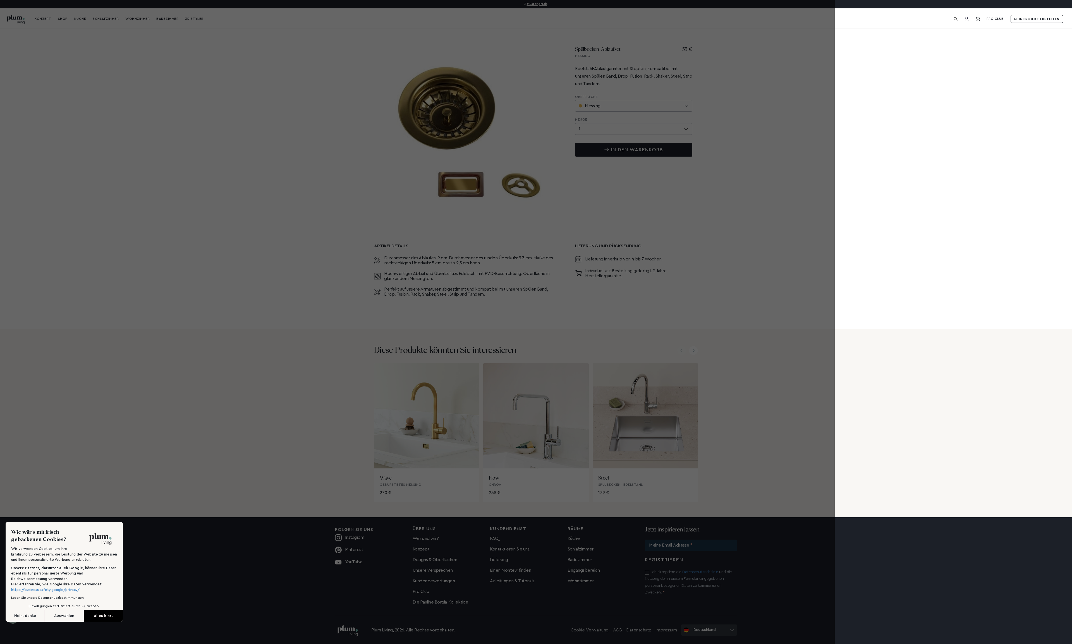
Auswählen (64, 616)
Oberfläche (586, 97)
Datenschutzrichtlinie (700, 572)
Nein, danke (25, 616)
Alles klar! (103, 616)
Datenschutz (638, 630)
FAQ (494, 538)
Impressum (666, 630)
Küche (574, 538)
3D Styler (194, 18)
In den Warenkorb (637, 149)
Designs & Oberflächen (435, 559)
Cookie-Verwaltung (590, 630)
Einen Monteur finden (510, 570)
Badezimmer (580, 559)
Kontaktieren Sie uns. (510, 549)
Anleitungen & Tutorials (512, 581)
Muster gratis (537, 4)
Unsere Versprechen (433, 570)
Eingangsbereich (584, 570)
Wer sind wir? (426, 538)
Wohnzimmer (581, 581)
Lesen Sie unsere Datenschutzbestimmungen (47, 597)
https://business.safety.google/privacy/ (45, 590)
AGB (617, 630)
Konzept (421, 549)
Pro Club (995, 18)
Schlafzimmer (581, 549)
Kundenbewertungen (434, 581)
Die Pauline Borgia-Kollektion (440, 602)
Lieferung (499, 559)
